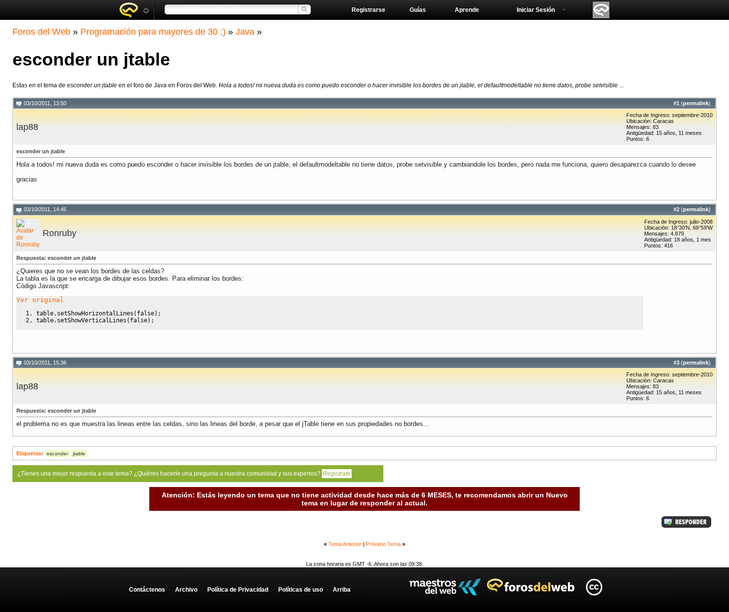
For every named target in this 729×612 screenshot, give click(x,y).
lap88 (27, 127)
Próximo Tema (383, 544)
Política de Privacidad (237, 589)
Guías (418, 9)
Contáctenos (147, 589)
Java (245, 32)
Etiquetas (28, 453)
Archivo (186, 589)
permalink (696, 103)
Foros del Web (41, 32)
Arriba (342, 589)
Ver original (40, 300)
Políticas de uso (300, 589)
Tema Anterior (345, 544)
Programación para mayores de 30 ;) (153, 32)
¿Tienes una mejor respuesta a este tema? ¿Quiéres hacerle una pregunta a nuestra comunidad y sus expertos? (184, 473)
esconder (57, 453)
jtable (79, 453)
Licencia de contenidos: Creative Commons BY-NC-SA (594, 587)
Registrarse (368, 9)
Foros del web (134, 10)
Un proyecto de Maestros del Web (445, 587)
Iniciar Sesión (536, 9)
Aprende (467, 9)
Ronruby (59, 233)
